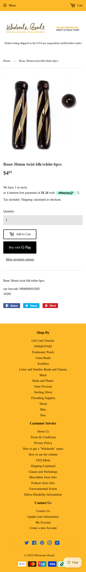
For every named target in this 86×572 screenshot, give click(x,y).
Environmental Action (43, 489)
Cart (80, 5)
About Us (43, 431)
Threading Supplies (43, 398)
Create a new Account (43, 528)
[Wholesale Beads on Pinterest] (42, 543)
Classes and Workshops (43, 471)
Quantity (8, 211)
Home (6, 60)
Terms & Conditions (43, 437)
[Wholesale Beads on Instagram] (49, 543)
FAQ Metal (43, 460)
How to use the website (43, 454)
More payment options (20, 259)
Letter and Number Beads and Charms (43, 369)
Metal (43, 375)
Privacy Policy (43, 443)
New (43, 415)
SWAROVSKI (43, 346)
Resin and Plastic (43, 380)
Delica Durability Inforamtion (43, 494)
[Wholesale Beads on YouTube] (57, 543)
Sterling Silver (43, 392)
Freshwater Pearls (43, 352)
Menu (12, 5)
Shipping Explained (43, 466)
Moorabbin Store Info (43, 477)
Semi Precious (43, 386)
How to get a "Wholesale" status (43, 448)
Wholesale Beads (44, 555)
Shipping (26, 199)
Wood (43, 403)
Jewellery (43, 363)
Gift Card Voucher (43, 340)
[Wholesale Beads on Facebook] (34, 543)
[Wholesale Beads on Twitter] (26, 543)
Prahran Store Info (43, 483)
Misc (43, 409)
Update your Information (43, 516)
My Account (43, 522)
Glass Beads (43, 358)
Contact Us (43, 511)
